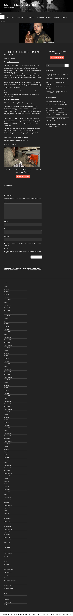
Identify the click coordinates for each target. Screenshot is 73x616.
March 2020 (7, 489)
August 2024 (7, 347)
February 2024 (7, 363)
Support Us (64, 17)
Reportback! (6, 577)
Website (6, 236)
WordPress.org (7, 604)
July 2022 (6, 414)
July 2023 (6, 382)
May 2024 (6, 355)
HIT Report (9, 185)
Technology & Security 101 (10, 580)
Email (6, 229)
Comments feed (7, 602)
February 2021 (7, 459)
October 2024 (7, 342)
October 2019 (7, 502)
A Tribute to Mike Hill (10, 144)
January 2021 (7, 462)
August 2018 (7, 531)
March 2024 (7, 361)
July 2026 (6, 286)
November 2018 (7, 526)
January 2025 (7, 334)
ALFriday (6, 556)
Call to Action (7, 559)
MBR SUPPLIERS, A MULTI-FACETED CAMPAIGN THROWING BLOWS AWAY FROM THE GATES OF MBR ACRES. (56, 124)
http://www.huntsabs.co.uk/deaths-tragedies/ (16, 140)
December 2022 (7, 401)
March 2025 (7, 329)
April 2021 (6, 454)
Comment (7, 202)
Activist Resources (8, 553)
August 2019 (7, 508)
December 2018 (7, 524)
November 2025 (7, 307)
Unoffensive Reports (8, 588)
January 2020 (7, 494)
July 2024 (6, 350)
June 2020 (6, 481)
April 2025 (6, 326)
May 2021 (6, 451)
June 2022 (6, 417)
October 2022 (7, 406)
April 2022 (6, 422)
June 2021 (6, 449)
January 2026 (7, 302)
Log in (5, 596)
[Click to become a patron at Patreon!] (23, 178)
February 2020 (7, 491)
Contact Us (56, 17)
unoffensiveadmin (18, 49)
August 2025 (7, 315)
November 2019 (7, 500)
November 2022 (7, 403)
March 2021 (6, 457)
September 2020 (8, 473)
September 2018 (8, 529)
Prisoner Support (20, 17)
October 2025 (7, 310)
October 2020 (7, 470)
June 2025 (6, 321)
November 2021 (7, 435)
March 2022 (6, 425)
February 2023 (7, 395)
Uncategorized (7, 585)
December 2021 (7, 433)
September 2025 (8, 313)
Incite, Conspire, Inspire (9, 569)
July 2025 (6, 318)
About (7, 17)
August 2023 (7, 379)
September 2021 (8, 441)
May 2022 (6, 419)
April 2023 (6, 390)
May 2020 (6, 483)
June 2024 (6, 353)
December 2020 (7, 465)
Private (6, 249)
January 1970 (7, 542)
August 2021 (7, 443)
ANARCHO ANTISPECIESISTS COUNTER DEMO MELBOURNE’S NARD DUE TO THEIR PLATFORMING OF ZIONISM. (57, 114)
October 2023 (7, 374)
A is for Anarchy (7, 551)
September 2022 (8, 409)
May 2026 (6, 291)
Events (5, 561)
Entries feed (6, 599)
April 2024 (6, 358)
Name (6, 221)
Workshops (48, 17)
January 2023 (7, 398)
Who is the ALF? (30, 17)
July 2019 (6, 510)
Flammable (6, 564)
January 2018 (7, 537)
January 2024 (7, 366)
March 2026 (7, 297)
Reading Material (8, 575)
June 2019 (6, 513)
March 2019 (6, 516)
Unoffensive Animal (21, 5)
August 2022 (7, 411)
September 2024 (8, 345)
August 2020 (7, 475)
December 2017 (7, 539)
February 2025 (7, 331)
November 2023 (7, 371)
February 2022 (7, 427)
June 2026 (6, 289)
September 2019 (8, 505)
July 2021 (6, 446)
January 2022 (7, 430)
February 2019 (7, 518)
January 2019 (7, 521)
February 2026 (7, 299)
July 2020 (6, 478)
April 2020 (6, 486)
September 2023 (8, 377)
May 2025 (6, 323)
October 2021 (7, 438)
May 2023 (6, 387)
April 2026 (6, 294)
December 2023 (7, 369)
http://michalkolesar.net (13, 62)
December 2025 (7, 305)
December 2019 (7, 497)
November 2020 (8, 467)
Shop (12, 17)
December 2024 (7, 337)
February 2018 (7, 534)
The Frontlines (7, 583)
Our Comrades (40, 17)
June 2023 (6, 385)
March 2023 (7, 393)
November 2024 (7, 339)
